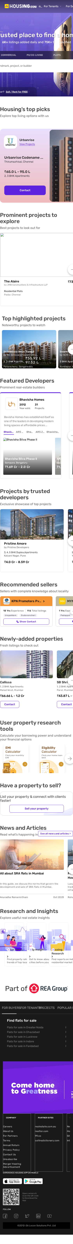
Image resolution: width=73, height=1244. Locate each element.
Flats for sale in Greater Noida (25, 1027)
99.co (38, 1135)
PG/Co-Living (35, 55)
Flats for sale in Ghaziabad (23, 1032)
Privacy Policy (11, 1150)
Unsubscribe (10, 1159)
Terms (6, 1140)
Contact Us (9, 1154)
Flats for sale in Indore (20, 1041)
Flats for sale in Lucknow (22, 1036)
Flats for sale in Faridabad (23, 1046)
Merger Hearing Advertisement (12, 1165)
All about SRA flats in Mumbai (22, 873)
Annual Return (11, 1145)
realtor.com (41, 1131)
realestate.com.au (45, 1126)
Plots (57, 55)
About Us (8, 1131)
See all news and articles (55, 833)
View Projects (27, 144)
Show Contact (28, 621)
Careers (7, 1126)
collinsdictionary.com (47, 1140)
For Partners (10, 1135)
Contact (25, 190)
